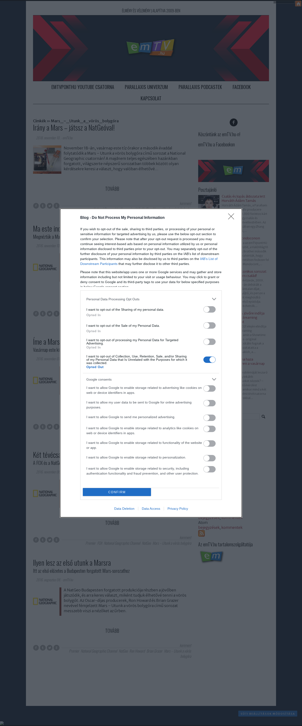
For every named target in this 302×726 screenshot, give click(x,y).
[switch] (209, 309)
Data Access (151, 508)
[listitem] (151, 299)
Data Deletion (124, 508)
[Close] (232, 217)
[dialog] (151, 363)
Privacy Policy (178, 508)
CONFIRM (117, 492)
